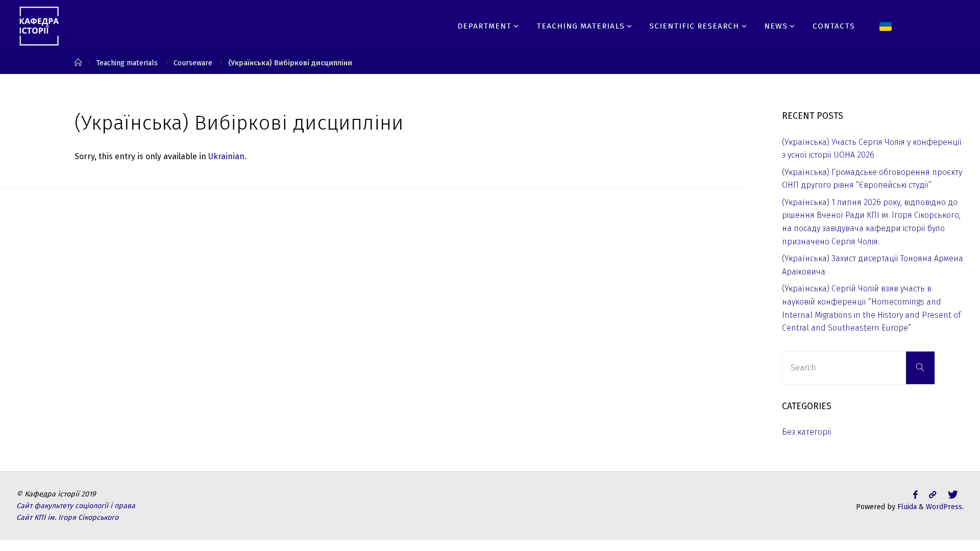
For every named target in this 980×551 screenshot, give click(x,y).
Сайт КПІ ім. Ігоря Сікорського (67, 517)
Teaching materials (127, 63)
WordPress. (945, 507)
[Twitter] (932, 26)
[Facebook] (915, 26)
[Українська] (885, 25)
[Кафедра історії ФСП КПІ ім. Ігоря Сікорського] (39, 25)
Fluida (906, 507)
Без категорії (806, 432)
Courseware (193, 63)
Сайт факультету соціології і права (75, 506)
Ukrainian (226, 156)
